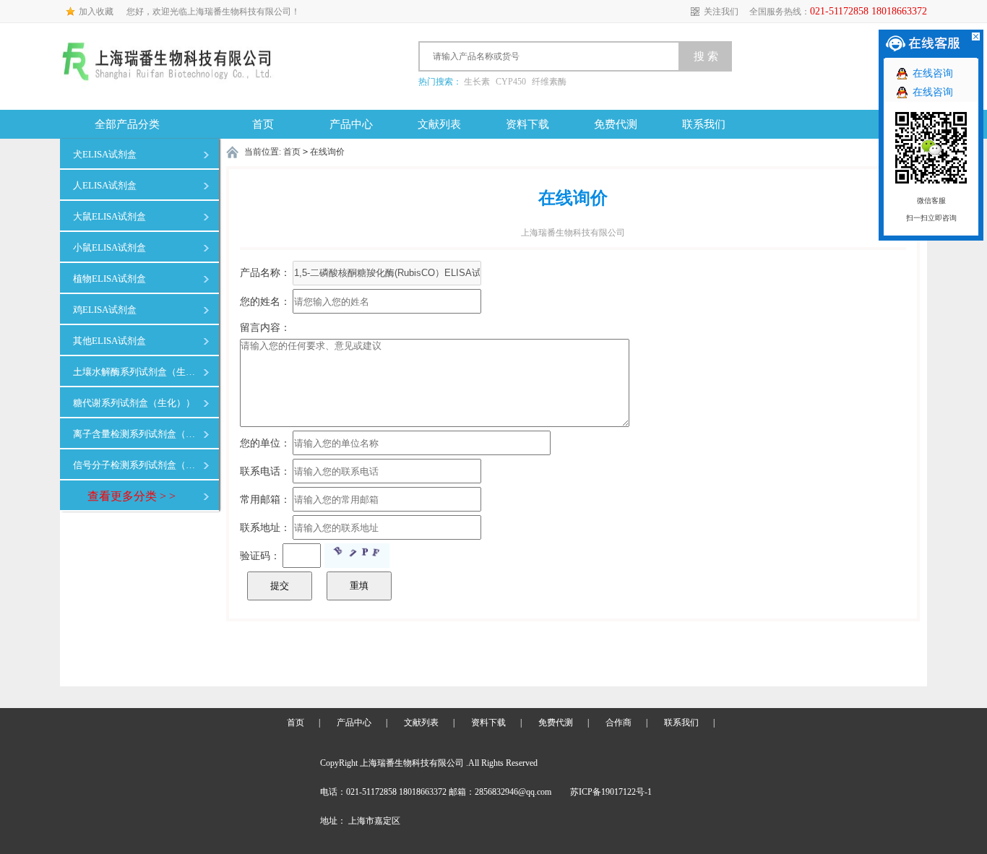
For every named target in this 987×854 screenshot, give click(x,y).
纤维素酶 (549, 82)
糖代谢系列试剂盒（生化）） (134, 402)
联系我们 (703, 124)
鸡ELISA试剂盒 (105, 309)
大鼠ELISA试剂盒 (109, 216)
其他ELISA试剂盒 (109, 340)
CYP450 (511, 82)
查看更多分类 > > (131, 496)
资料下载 (527, 124)
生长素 (477, 82)
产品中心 (351, 124)
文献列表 (439, 124)
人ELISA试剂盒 (105, 185)
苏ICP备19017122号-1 (611, 792)
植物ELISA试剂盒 (109, 278)
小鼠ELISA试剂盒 (109, 247)
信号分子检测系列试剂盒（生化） (137, 465)
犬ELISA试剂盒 (105, 154)
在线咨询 (933, 73)
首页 (263, 124)
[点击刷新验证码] (356, 555)
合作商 (618, 722)
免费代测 (615, 124)
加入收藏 (96, 12)
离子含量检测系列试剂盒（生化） (137, 433)
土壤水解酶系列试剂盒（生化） (137, 371)
